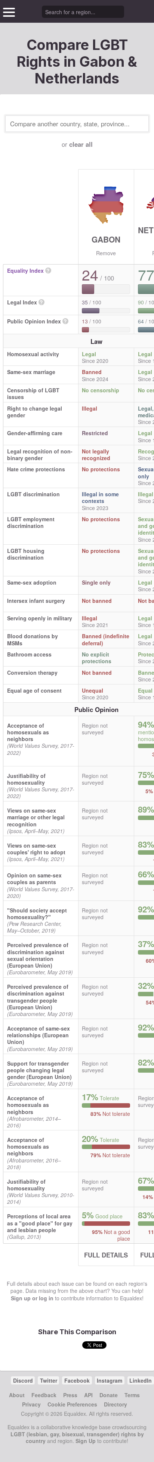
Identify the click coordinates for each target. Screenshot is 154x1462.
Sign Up (86, 1440)
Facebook (77, 1380)
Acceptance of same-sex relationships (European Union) (38, 1035)
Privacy (31, 1404)
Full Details (106, 1254)
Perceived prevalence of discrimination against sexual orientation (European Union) (37, 955)
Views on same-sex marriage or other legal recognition (36, 817)
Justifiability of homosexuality (26, 779)
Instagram (109, 1380)
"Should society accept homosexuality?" (37, 913)
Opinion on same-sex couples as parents (34, 878)
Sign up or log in (32, 1298)
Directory (115, 1404)
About (17, 1395)
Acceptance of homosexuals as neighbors (28, 732)
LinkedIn (140, 1380)
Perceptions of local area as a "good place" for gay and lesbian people (40, 1222)
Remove (106, 253)
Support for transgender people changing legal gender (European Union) (39, 1070)
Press (70, 1395)
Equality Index (25, 270)
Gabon (106, 239)
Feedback (43, 1395)
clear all (81, 144)
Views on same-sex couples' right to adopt (36, 849)
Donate (108, 1395)
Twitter (48, 1380)
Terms (132, 1395)
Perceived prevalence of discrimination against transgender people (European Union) (37, 997)
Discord (23, 1380)
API (88, 1395)
